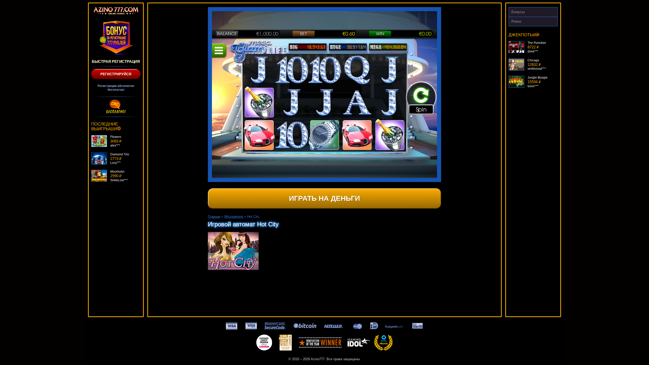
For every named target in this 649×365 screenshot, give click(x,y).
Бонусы (518, 12)
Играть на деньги (324, 198)
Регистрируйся (115, 74)
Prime (516, 21)
